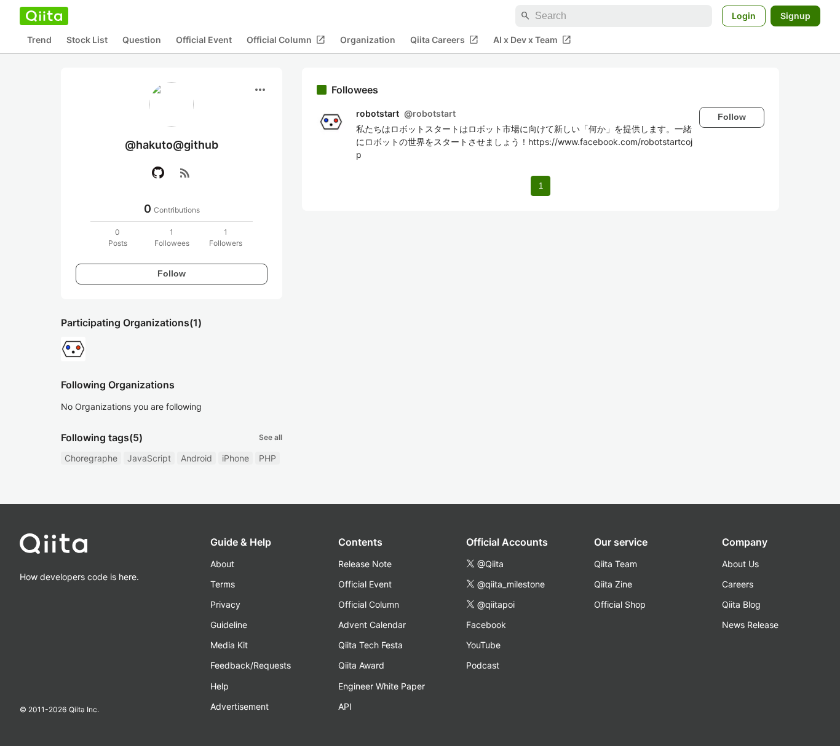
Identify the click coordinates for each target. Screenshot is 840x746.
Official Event (204, 40)
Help (219, 686)
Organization (367, 40)
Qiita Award (361, 665)
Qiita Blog (741, 604)
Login (744, 15)
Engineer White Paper (381, 686)
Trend (39, 40)
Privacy (225, 604)
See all (270, 437)
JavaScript (149, 458)
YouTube (483, 645)
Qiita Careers (444, 40)
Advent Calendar (372, 624)
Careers (737, 584)
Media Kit (229, 645)
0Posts (117, 237)
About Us (740, 564)
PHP (267, 458)
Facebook (486, 624)
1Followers (225, 237)
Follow (171, 273)
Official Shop (620, 604)
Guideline (228, 624)
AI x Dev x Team (532, 40)
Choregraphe (91, 458)
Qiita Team (615, 564)
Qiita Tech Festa (370, 645)
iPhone (235, 458)
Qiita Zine (613, 584)
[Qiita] (44, 16)
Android (196, 458)
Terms (222, 584)
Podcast (482, 665)
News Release (750, 624)
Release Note (365, 564)
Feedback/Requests (250, 665)
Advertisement (239, 706)
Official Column (286, 40)
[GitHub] (158, 172)
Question (141, 40)
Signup (795, 15)
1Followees (171, 237)
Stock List (87, 40)
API (345, 706)
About (222, 564)
